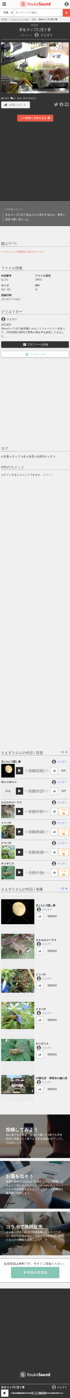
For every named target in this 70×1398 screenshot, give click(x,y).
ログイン (48, 474)
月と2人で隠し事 (11, 761)
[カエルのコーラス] (8, 811)
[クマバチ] (8, 852)
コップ (16, 456)
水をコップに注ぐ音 (13, 1387)
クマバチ (6, 843)
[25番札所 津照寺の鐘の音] (17, 1084)
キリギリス (7, 863)
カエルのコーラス (11, 802)
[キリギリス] (8, 872)
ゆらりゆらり (9, 781)
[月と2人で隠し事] (8, 770)
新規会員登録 (36, 1272)
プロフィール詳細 (37, 344)
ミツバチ (6, 822)
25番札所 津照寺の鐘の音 (51, 1078)
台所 (32, 456)
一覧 (62, 752)
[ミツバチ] (8, 831)
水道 (6, 456)
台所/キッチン (46, 456)
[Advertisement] (35, 162)
